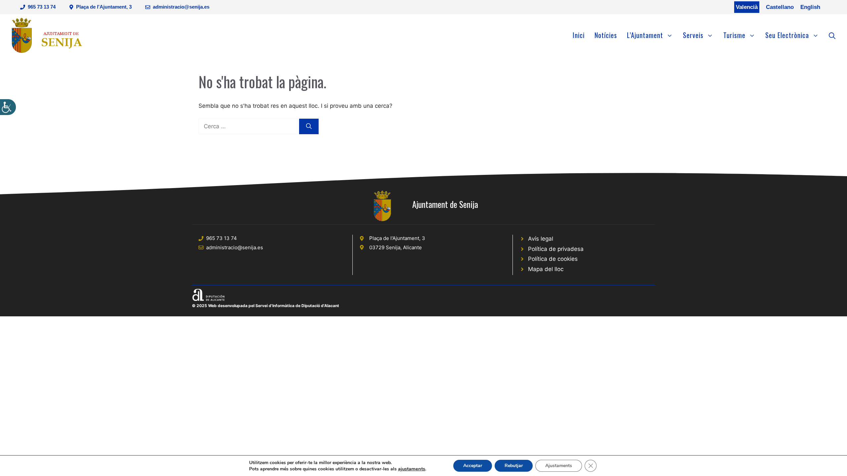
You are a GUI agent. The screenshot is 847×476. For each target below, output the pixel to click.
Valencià (747, 7)
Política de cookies (553, 259)
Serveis (693, 35)
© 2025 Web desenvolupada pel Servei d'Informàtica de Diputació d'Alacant (265, 305)
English (810, 7)
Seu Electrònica (787, 35)
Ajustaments (558, 465)
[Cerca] (309, 127)
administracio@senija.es (181, 7)
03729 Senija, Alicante (395, 247)
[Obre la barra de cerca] (832, 35)
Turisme (734, 35)
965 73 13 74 (42, 7)
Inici (579, 35)
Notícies (606, 35)
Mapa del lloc (545, 269)
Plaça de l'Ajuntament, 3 (104, 7)
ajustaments (411, 469)
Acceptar (472, 465)
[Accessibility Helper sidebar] (8, 107)
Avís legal (540, 238)
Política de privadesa (556, 249)
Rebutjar (514, 465)
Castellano (780, 7)
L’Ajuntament (645, 35)
